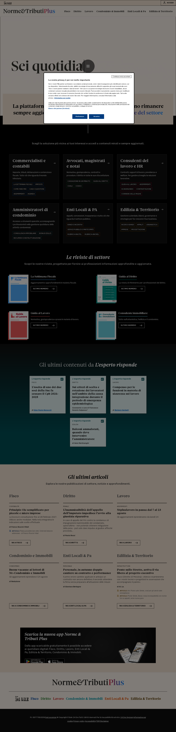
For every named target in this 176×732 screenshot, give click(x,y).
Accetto (97, 116)
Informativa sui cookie (62, 98)
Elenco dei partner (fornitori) (58, 108)
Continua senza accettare (121, 76)
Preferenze (80, 116)
